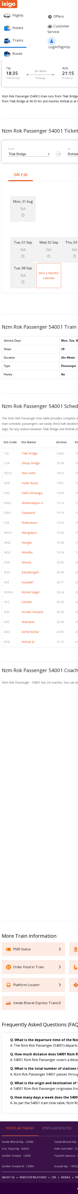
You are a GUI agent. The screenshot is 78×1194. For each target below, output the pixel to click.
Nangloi (27, 543)
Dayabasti (28, 513)
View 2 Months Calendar (49, 275)
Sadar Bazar (30, 483)
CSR (54, 1177)
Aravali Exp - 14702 (66, 1166)
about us (8, 1177)
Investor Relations (33, 1177)
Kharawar (28, 622)
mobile (65, 1177)
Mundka (27, 552)
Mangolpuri (29, 533)
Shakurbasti (29, 523)
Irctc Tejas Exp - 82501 (15, 1148)
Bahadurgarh (30, 572)
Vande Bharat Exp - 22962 (17, 1142)
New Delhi (29, 473)
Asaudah (27, 582)
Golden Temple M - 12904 (18, 1166)
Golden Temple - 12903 (16, 1155)
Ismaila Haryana (32, 612)
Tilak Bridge (29, 453)
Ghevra (26, 562)
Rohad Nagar (31, 592)
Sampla (27, 602)
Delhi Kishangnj (32, 493)
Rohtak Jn (28, 642)
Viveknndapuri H (32, 503)
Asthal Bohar (30, 632)
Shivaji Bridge (31, 463)
